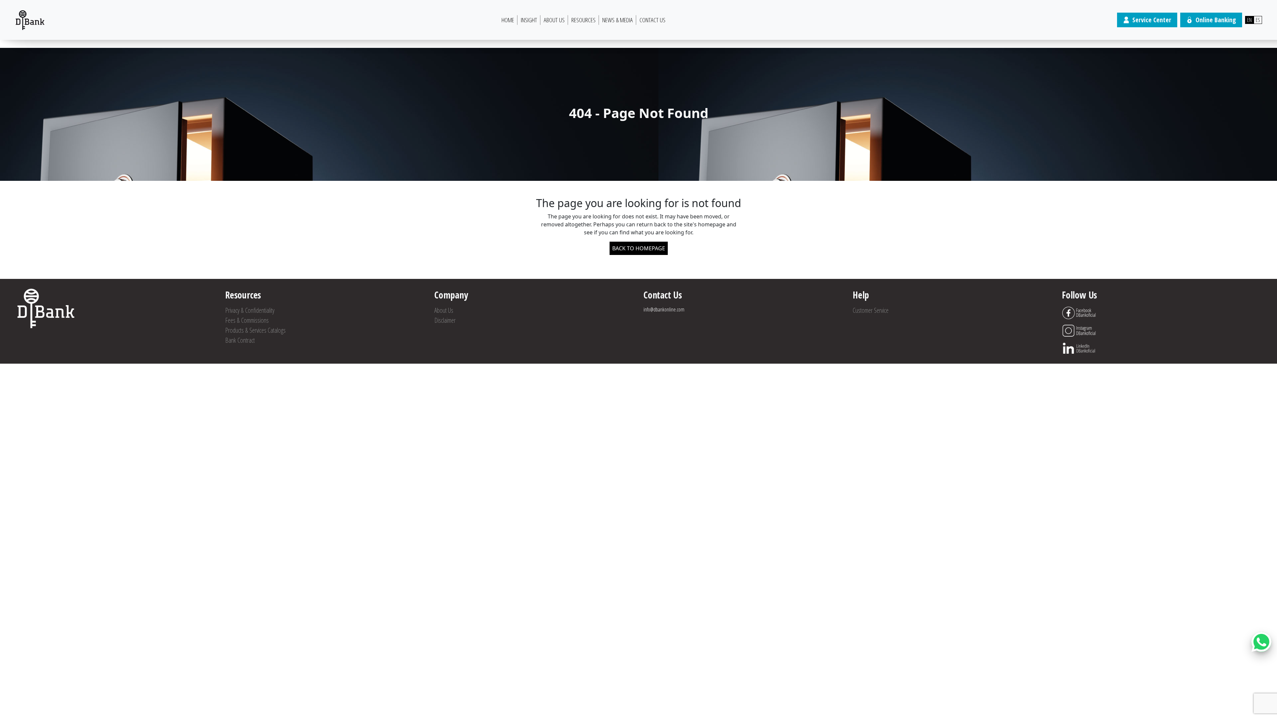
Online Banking (1216, 19)
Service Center (1151, 19)
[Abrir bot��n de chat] (1261, 642)
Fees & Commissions (247, 320)
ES (1258, 20)
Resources (583, 20)
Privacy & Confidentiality (249, 310)
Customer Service (871, 310)
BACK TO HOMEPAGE (638, 248)
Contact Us (652, 20)
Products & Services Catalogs (255, 330)
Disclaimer (445, 320)
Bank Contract (240, 340)
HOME (507, 20)
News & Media (617, 20)
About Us (554, 20)
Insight (529, 20)
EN (1249, 20)
